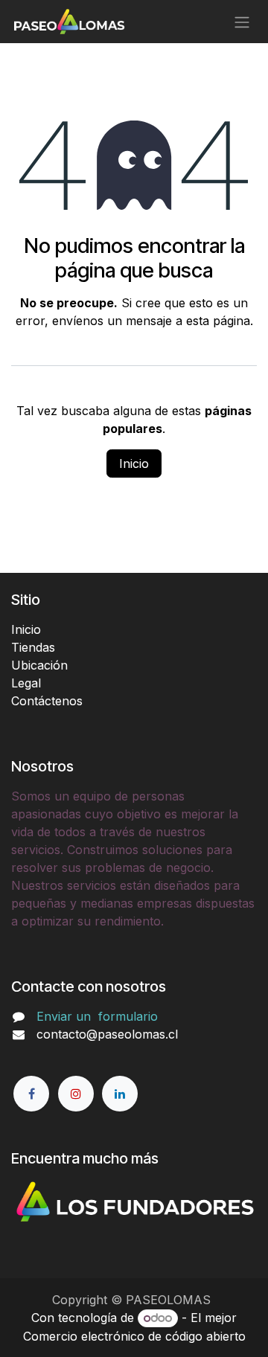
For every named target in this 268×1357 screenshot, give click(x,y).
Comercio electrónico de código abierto (134, 1336)
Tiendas (33, 647)
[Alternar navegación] (242, 21)
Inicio (134, 463)
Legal (26, 683)
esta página (218, 320)
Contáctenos (47, 700)
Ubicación (39, 665)
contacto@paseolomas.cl (107, 1034)
